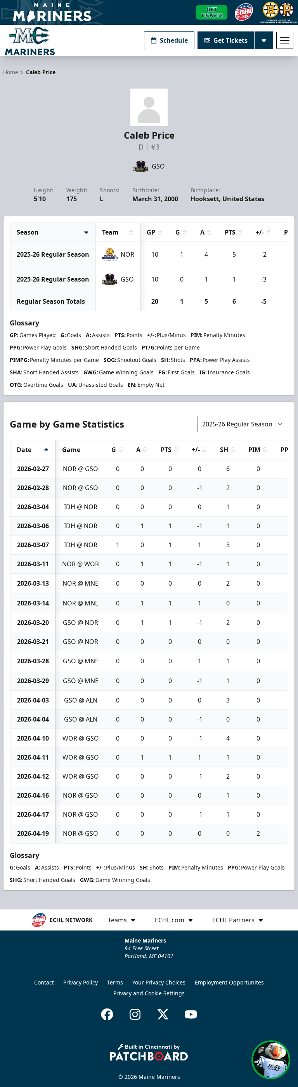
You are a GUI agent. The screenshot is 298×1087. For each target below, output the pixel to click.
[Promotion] (149, 12)
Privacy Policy (80, 982)
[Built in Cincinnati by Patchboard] (149, 1052)
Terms (115, 982)
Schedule (174, 40)
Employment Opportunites (229, 982)
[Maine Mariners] (30, 40)
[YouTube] (191, 1014)
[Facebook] (107, 1014)
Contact (44, 982)
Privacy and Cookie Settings (149, 993)
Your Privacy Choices (158, 982)
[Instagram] (135, 1014)
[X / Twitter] (163, 1014)
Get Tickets (230, 40)
